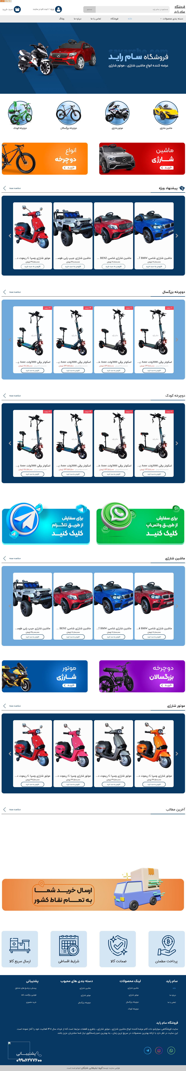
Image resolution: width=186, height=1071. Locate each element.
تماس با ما (96, 18)
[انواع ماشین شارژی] (166, 116)
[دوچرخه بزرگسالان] (68, 116)
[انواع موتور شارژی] (117, 116)
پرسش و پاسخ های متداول (25, 988)
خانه (130, 18)
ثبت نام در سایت (40, 9)
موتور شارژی (134, 995)
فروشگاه (114, 18)
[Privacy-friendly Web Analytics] (6, 1)
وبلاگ (61, 18)
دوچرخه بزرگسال (132, 1002)
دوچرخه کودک (133, 1009)
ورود (52, 9)
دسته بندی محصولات (173, 18)
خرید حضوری (31, 1002)
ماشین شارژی (133, 988)
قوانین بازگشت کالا (28, 995)
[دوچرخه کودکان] (20, 116)
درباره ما (77, 18)
